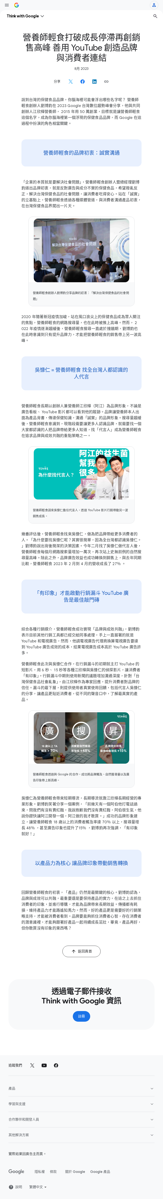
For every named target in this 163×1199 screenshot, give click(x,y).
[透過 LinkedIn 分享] (94, 81)
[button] (106, 81)
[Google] (16, 1172)
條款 (53, 1172)
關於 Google (75, 1172)
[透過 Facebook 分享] (82, 81)
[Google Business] (16, 5)
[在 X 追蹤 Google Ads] (32, 1065)
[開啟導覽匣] (6, 5)
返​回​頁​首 (85, 951)
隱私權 (40, 1172)
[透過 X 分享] (71, 81)
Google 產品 (100, 1172)
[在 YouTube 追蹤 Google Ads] (44, 1065)
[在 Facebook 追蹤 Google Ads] (56, 1065)
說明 (18, 1187)
